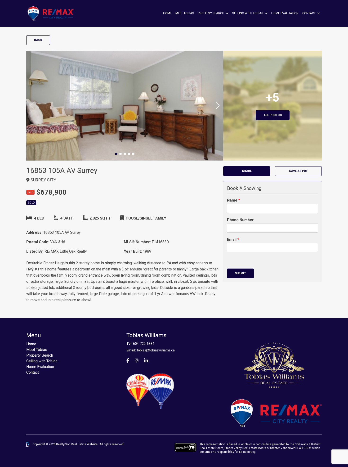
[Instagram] (136, 360)
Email (233, 239)
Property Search (211, 13)
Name (233, 200)
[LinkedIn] (146, 360)
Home (167, 13)
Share (247, 171)
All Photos (272, 115)
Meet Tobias (184, 13)
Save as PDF (298, 171)
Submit (240, 273)
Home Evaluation (285, 13)
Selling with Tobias (247, 13)
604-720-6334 (143, 344)
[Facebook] (127, 360)
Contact (309, 13)
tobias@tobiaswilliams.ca (156, 350)
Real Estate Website (84, 444)
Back (38, 40)
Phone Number (240, 220)
